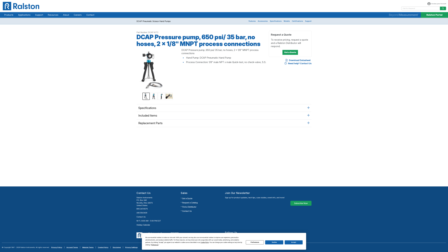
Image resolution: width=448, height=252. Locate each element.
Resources (53, 15)
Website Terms (88, 247)
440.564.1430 (141, 213)
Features (252, 21)
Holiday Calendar (143, 225)
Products (8, 15)
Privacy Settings (131, 247)
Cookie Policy (103, 247)
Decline (274, 242)
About (66, 15)
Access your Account (438, 4)
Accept (293, 242)
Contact (90, 15)
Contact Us (141, 217)
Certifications (297, 21)
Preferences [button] (154, 245)
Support (39, 15)
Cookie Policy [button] (205, 242)
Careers (78, 15)
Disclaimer (117, 247)
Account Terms (72, 247)
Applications (24, 15)
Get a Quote (187, 198)
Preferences (255, 242)
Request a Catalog (190, 202)
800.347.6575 (142, 209)
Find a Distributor (189, 207)
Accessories (263, 21)
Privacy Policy (56, 247)
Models (287, 21)
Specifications (276, 21)
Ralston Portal (434, 15)
